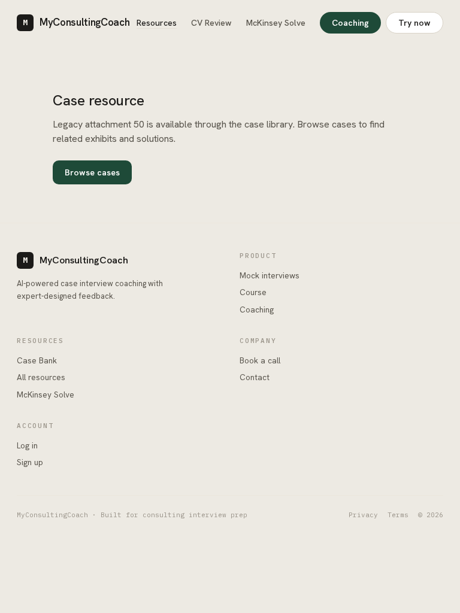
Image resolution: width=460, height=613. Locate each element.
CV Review (211, 22)
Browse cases (92, 172)
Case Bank (37, 360)
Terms (398, 515)
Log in (27, 445)
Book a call (260, 360)
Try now (414, 22)
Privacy (363, 515)
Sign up (30, 462)
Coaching (350, 22)
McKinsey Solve (275, 22)
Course (253, 292)
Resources (157, 22)
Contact (255, 377)
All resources (41, 377)
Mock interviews (269, 275)
